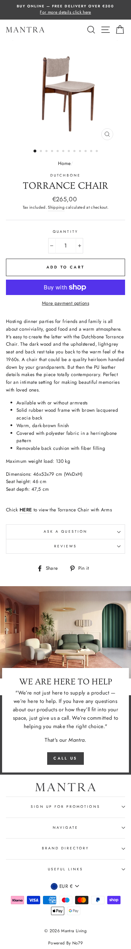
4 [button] (52, 151)
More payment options (65, 303)
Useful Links (65, 869)
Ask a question (65, 531)
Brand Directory (65, 848)
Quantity (65, 231)
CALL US (65, 758)
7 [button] (69, 151)
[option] (65, 9)
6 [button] (64, 151)
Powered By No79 (65, 943)
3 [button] (47, 151)
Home (64, 163)
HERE (26, 509)
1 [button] (35, 151)
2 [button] (41, 151)
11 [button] (92, 151)
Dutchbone (65, 175)
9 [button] (80, 151)
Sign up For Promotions (65, 806)
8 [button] (75, 151)
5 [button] (58, 151)
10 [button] (86, 151)
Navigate (65, 827)
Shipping (56, 207)
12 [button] (97, 151)
